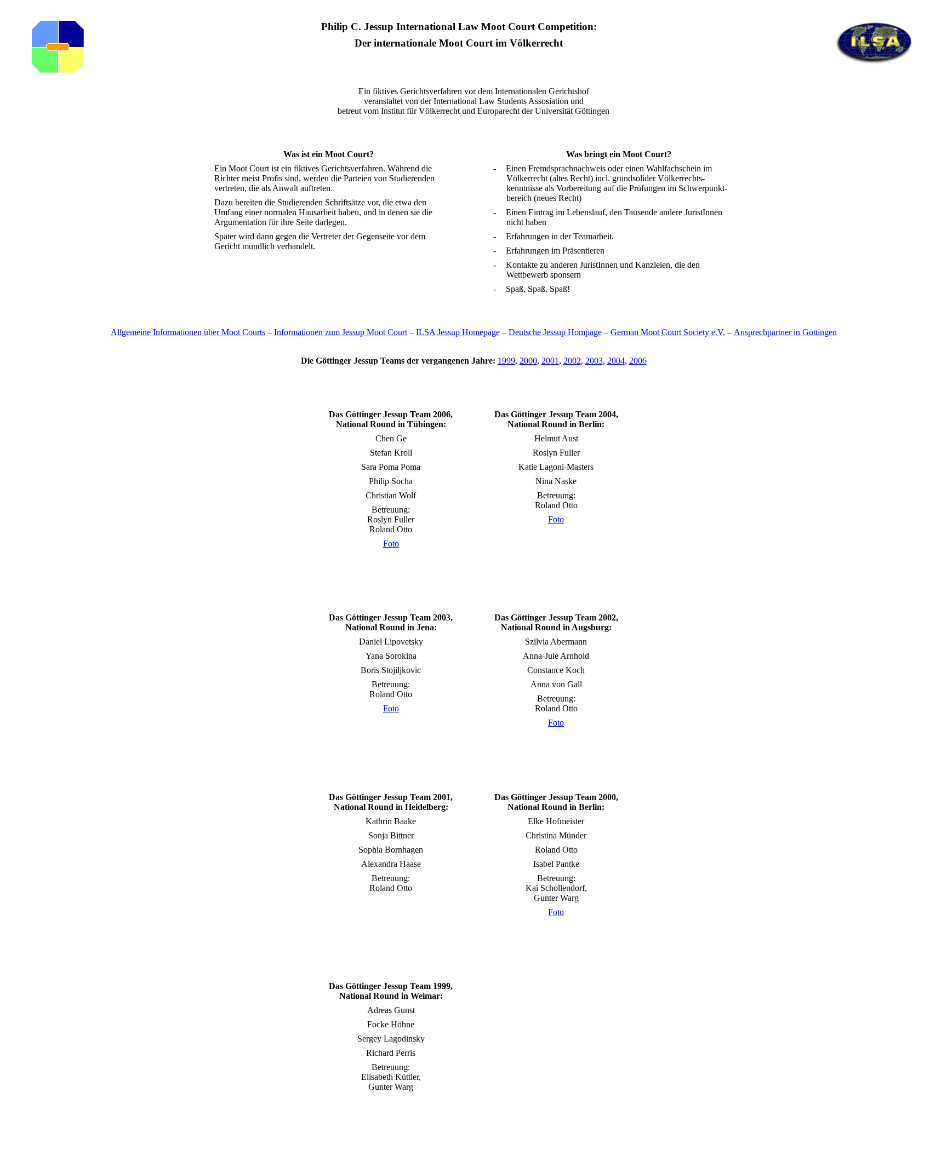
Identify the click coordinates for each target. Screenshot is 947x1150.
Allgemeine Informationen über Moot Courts (188, 332)
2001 (550, 360)
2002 (572, 360)
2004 (616, 360)
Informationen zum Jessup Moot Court (340, 332)
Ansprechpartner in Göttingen (785, 332)
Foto (391, 543)
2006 (638, 360)
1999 (506, 360)
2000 (528, 360)
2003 (594, 360)
